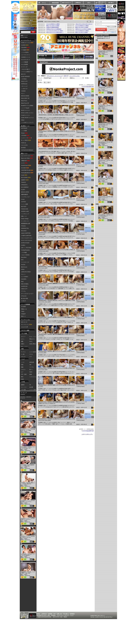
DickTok (23, 264)
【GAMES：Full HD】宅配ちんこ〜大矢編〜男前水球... (28, 483)
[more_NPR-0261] (88, 380)
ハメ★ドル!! (24, 88)
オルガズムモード (25, 59)
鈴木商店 (23, 147)
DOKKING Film (25, 228)
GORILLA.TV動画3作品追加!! (52, 27)
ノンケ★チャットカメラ (27, 122)
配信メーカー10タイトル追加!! (52, 25)
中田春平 (23, 314)
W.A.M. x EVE (27, 112)
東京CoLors (24, 267)
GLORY (23, 189)
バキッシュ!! (24, 86)
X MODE (23, 91)
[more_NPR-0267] (88, 295)
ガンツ (23, 93)
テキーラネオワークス (26, 238)
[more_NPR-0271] (88, 228)
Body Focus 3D (25, 103)
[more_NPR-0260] (88, 397)
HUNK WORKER (25, 76)
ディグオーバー (25, 221)
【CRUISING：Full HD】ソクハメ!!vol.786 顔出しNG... (28, 447)
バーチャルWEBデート (27, 71)
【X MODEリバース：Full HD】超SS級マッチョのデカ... (28, 501)
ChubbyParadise (25, 250)
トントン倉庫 (24, 204)
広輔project (25, 160)
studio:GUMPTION (25, 233)
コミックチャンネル (74, 75)
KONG (22, 269)
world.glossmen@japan (27, 150)
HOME (38, 613)
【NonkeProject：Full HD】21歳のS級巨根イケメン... (105, 106)
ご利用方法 (77, 2)
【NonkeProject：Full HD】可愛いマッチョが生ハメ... (105, 70)
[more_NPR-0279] (88, 92)
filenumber (24, 230)
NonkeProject (26, 165)
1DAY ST (66, 75)
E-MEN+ (23, 245)
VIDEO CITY (24, 288)
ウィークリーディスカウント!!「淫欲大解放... (55, 30)
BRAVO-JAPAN (25, 192)
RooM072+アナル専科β (27, 105)
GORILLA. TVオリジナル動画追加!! (53, 28)
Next (74, 11)
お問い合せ (59, 613)
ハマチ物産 (24, 252)
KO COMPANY (25, 187)
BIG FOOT (23, 206)
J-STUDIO (25, 135)
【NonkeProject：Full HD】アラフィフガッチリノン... (105, 88)
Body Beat (23, 257)
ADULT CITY (24, 81)
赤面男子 (25, 180)
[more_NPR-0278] (88, 109)
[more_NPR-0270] (88, 244)
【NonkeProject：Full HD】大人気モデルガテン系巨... (105, 179)
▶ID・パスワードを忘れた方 (109, 32)
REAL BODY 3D (25, 98)
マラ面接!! (25, 50)
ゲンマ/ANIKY (24, 276)
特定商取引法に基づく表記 (43, 615)
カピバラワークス (27, 155)
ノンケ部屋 (24, 130)
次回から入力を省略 (111, 26)
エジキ (24, 163)
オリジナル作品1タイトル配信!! (82, 30)
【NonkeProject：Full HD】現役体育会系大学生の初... (105, 124)
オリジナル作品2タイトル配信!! (82, 25)
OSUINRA (23, 279)
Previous (35, 11)
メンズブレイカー (25, 197)
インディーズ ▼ (26, 138)
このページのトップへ (87, 434)
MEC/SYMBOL (25, 284)
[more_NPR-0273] (88, 194)
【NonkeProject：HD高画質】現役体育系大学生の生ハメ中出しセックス (56, 148)
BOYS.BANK (25, 177)
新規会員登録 (55, 2)
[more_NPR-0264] (88, 329)
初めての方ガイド (66, 2)
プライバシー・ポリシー (63, 615)
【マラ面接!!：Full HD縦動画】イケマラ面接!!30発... (28, 465)
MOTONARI (24, 128)
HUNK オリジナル (27, 42)
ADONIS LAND (25, 211)
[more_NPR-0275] (88, 160)
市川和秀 (23, 306)
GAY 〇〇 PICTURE (26, 247)
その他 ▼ (23, 301)
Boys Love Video (27, 158)
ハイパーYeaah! (25, 108)
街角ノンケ (24, 216)
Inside (24, 175)
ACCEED (25, 168)
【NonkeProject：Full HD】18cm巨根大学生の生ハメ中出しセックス (55, 114)
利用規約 (53, 615)
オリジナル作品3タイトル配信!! (53, 23)
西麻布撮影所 (24, 194)
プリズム (23, 291)
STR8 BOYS (24, 184)
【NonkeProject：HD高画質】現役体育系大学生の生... (105, 51)
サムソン (23, 274)
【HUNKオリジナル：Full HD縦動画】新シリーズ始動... (28, 430)
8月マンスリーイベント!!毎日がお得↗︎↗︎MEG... (55, 32)
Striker (22, 120)
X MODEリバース (25, 57)
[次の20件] (89, 86)
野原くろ (23, 316)
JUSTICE (23, 201)
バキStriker (24, 79)
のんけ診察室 (24, 64)
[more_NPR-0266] (88, 312)
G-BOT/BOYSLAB (27, 170)
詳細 (89, 21)
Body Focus (24, 100)
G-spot (25, 115)
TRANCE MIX (24, 209)
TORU (22, 311)
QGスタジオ (24, 322)
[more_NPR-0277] (88, 126)
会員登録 (50, 613)
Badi (22, 281)
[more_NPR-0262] (88, 363)
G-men (23, 199)
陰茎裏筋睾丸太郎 (25, 223)
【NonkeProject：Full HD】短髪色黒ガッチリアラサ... (105, 197)
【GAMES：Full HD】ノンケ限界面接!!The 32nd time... (28, 412)
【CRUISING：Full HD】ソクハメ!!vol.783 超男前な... (28, 555)
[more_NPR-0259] (88, 414)
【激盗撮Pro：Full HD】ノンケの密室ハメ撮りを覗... (28, 572)
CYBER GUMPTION (26, 235)
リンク (72, 615)
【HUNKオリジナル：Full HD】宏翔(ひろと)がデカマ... (28, 519)
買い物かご (111, 2)
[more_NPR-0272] (88, 211)
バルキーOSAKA (25, 255)
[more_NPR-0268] (88, 278)
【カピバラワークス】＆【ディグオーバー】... (84, 23)
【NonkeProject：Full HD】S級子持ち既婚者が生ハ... (105, 142)
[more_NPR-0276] (88, 143)
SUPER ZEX (24, 286)
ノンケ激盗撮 (24, 62)
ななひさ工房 (24, 327)
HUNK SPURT (27, 117)
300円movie (24, 83)
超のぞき (23, 74)
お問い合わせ (100, 2)
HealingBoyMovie (27, 172)
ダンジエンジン (26, 324)
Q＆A (89, 2)
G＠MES (24, 45)
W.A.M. (25, 110)
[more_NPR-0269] (88, 261)
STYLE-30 (23, 296)
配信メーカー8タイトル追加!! (81, 32)
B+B (22, 259)
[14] (93, 86)
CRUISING (25, 47)
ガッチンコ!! (24, 67)
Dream (24, 133)
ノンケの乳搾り (25, 52)
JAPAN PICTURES (26, 272)
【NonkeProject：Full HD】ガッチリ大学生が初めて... (105, 215)
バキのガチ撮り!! (25, 69)
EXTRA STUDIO (25, 242)
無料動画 (72, 613)
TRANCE (23, 182)
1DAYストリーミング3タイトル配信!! (83, 28)
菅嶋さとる (24, 309)
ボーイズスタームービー (27, 293)
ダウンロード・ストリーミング (55, 75)
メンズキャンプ (25, 213)
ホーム (43, 2)
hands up (23, 142)
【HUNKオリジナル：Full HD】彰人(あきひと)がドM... (28, 537)
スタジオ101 (24, 145)
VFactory (23, 226)
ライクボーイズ (25, 262)
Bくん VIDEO (26, 140)
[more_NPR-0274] (88, 177)
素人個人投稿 (24, 298)
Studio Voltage (25, 218)
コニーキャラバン (25, 54)
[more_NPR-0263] (88, 346)
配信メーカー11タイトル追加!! (81, 27)
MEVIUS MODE (25, 96)
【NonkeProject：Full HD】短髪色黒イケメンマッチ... (105, 161)
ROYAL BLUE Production (26, 240)
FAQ (54, 613)
